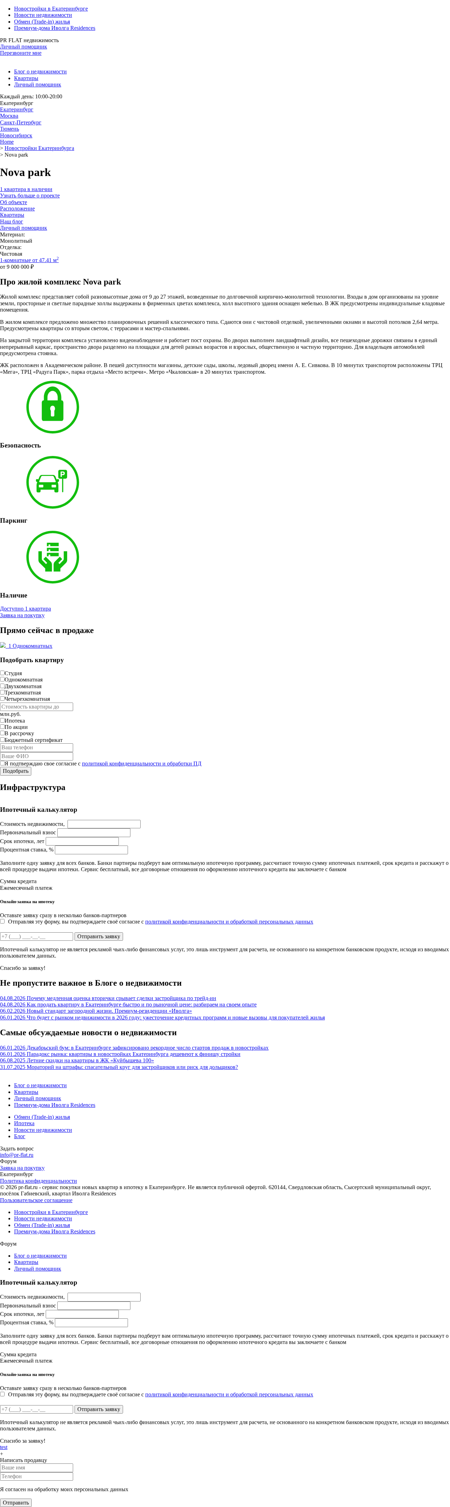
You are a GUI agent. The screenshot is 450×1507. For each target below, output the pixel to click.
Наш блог (11, 221)
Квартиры (26, 78)
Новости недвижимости (43, 15)
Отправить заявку (98, 936)
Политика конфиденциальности (38, 1181)
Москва (9, 116)
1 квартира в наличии (26, 189)
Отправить (16, 1503)
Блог (19, 1136)
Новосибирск (16, 135)
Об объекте (13, 202)
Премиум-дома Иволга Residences (54, 28)
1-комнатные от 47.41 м (29, 260)
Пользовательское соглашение (36, 1200)
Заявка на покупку (22, 615)
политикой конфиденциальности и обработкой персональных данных (229, 922)
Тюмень (9, 129)
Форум (8, 1161)
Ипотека (15, 721)
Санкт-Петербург (20, 122)
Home (7, 142)
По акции (16, 727)
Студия (13, 673)
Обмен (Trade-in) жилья (42, 22)
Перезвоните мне (20, 53)
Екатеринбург (16, 109)
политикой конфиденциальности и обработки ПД (141, 763)
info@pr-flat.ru (16, 1155)
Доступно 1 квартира (25, 609)
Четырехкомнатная (27, 699)
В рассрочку (19, 733)
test (3, 1447)
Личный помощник (23, 47)
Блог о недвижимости (40, 71)
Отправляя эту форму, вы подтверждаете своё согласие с (160, 922)
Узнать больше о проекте (30, 195)
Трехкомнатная (23, 693)
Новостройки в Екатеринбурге (51, 9)
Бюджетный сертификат (34, 740)
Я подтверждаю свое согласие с (103, 763)
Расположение (17, 208)
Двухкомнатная (23, 686)
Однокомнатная (24, 680)
